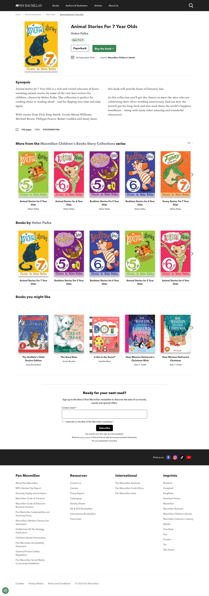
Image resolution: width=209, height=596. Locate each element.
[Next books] (192, 175)
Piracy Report (77, 493)
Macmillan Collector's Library (178, 518)
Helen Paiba (50, 14)
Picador (167, 539)
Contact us (75, 483)
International (126, 475)
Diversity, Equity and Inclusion (31, 493)
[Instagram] (175, 457)
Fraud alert (75, 518)
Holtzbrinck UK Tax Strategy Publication (30, 531)
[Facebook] (168, 457)
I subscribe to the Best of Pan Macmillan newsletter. (89, 421)
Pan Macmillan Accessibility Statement (30, 544)
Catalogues (76, 498)
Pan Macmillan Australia (127, 483)
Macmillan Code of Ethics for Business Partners (30, 505)
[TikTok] (182, 457)
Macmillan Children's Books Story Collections (77, 144)
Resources (78, 475)
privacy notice (84, 437)
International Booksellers (83, 513)
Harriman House (171, 498)
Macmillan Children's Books (177, 513)
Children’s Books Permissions (31, 537)
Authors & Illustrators (76, 5)
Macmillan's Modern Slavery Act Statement (32, 522)
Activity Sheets (77, 503)
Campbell (168, 488)
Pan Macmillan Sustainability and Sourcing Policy (32, 514)
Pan (165, 534)
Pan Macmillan (28, 475)
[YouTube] (189, 457)
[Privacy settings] (5, 590)
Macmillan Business (173, 508)
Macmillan (168, 503)
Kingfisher (168, 493)
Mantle (166, 524)
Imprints (170, 475)
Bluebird (167, 483)
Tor (164, 544)
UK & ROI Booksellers (81, 508)
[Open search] (191, 5)
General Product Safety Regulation (28, 553)
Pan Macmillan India (125, 493)
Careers (74, 488)
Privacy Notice (36, 583)
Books (55, 5)
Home (18, 14)
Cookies (20, 583)
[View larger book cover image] (41, 46)
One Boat (168, 529)
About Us (113, 5)
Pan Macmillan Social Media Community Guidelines (30, 562)
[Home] (29, 5)
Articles (98, 5)
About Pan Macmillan (27, 483)
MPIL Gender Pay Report (28, 488)
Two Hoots (168, 549)
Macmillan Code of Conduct (30, 498)
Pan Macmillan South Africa (129, 488)
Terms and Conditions (59, 583)
